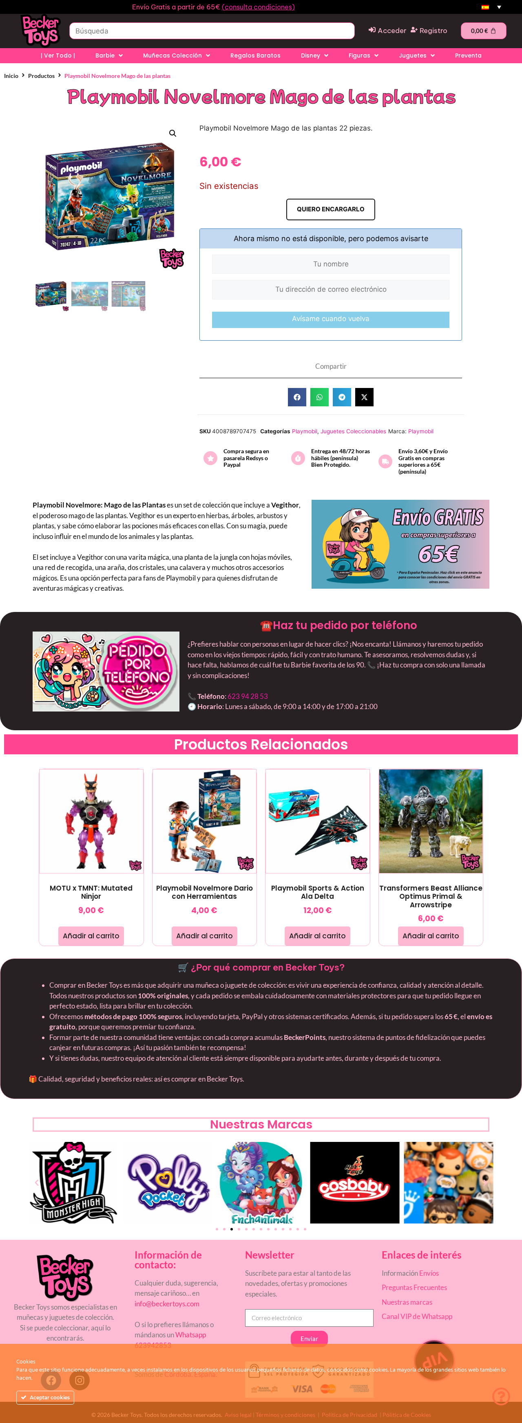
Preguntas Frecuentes (414, 1287)
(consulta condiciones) (258, 7)
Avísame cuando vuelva (330, 319)
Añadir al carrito (91, 936)
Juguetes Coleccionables (353, 431)
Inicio (11, 75)
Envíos (429, 1273)
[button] (173, 133)
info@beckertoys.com (167, 1303)
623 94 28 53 (248, 696)
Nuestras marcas (407, 1302)
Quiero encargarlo (331, 209)
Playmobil (304, 431)
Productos (41, 75)
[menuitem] (491, 7)
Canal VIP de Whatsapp (417, 1316)
